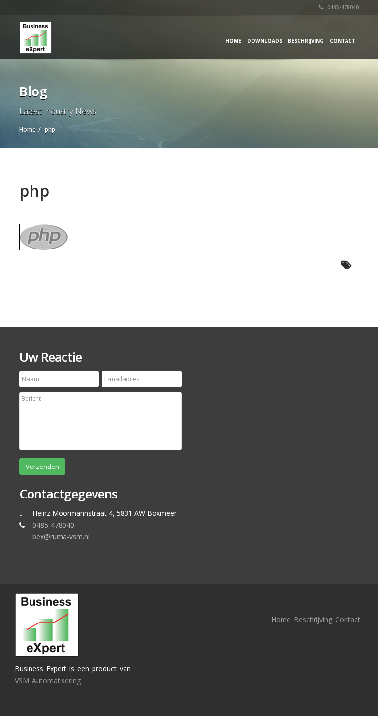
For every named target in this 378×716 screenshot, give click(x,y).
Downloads (264, 40)
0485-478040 (342, 7)
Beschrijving (306, 40)
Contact (342, 40)
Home (233, 40)
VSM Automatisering (48, 680)
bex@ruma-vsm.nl (61, 536)
